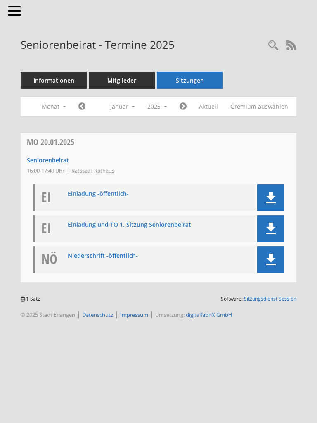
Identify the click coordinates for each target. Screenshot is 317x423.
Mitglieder (121, 80)
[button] (270, 197)
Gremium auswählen (259, 106)
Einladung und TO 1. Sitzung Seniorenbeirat (129, 224)
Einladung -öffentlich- (98, 193)
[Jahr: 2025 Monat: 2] (183, 106)
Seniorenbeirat (48, 160)
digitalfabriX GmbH (209, 314)
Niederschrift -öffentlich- (103, 255)
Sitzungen (190, 80)
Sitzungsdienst (270, 298)
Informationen (53, 80)
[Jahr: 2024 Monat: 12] (82, 106)
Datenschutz (97, 314)
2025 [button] (154, 106)
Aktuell (208, 106)
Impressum (134, 314)
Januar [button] (120, 106)
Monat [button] (51, 106)
